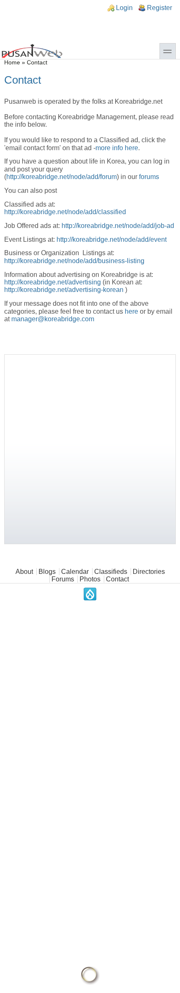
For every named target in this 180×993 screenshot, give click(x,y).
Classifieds (110, 571)
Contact (117, 579)
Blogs (47, 571)
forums (149, 176)
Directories (149, 571)
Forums (62, 579)
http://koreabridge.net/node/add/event (112, 239)
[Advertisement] (90, 449)
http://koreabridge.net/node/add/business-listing (74, 260)
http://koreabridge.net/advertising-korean (63, 289)
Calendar (75, 571)
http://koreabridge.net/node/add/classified (65, 211)
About (24, 571)
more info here (116, 147)
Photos (90, 579)
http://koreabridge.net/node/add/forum (61, 176)
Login (124, 7)
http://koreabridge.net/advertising (52, 282)
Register (159, 7)
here (132, 311)
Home (12, 62)
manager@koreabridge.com (52, 318)
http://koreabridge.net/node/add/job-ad (118, 225)
